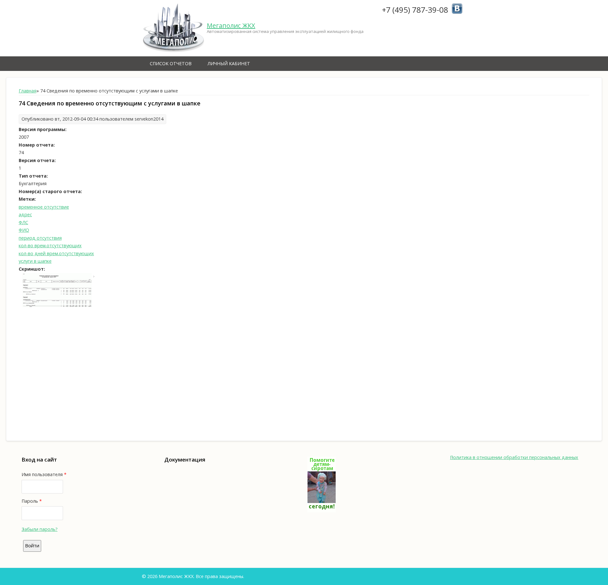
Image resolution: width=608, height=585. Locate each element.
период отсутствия (40, 238)
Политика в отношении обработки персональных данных (514, 457)
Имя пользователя (44, 474)
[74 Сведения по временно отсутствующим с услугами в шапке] (57, 306)
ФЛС (23, 222)
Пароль (32, 501)
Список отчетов (171, 63)
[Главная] (173, 28)
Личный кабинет (228, 63)
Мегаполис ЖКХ (231, 25)
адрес (25, 214)
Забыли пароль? (40, 529)
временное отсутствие (44, 207)
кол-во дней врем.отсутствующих (56, 253)
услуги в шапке (35, 261)
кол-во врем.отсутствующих (50, 245)
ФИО (24, 230)
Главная (27, 91)
